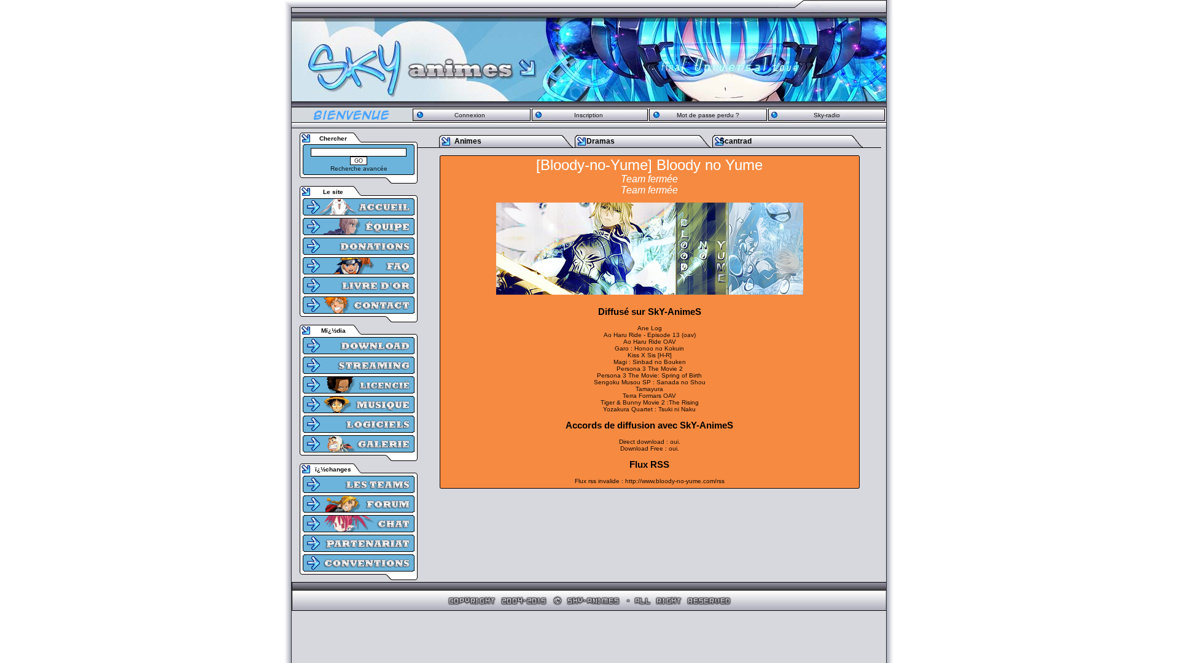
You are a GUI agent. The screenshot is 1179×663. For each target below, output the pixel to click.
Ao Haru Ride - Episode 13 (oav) (650, 335)
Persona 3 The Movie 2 (650, 368)
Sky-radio (827, 115)
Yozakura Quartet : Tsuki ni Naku (649, 409)
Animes (467, 141)
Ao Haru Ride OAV (649, 341)
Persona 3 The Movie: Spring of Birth (649, 375)
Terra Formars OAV (649, 395)
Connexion (469, 115)
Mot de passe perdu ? (708, 115)
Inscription (588, 115)
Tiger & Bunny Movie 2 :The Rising (650, 402)
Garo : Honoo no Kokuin (649, 348)
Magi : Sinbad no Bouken (649, 362)
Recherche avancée (358, 168)
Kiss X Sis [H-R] (650, 355)
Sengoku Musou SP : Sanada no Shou (650, 382)
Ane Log (649, 328)
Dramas (600, 141)
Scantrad (736, 141)
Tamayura (649, 389)
